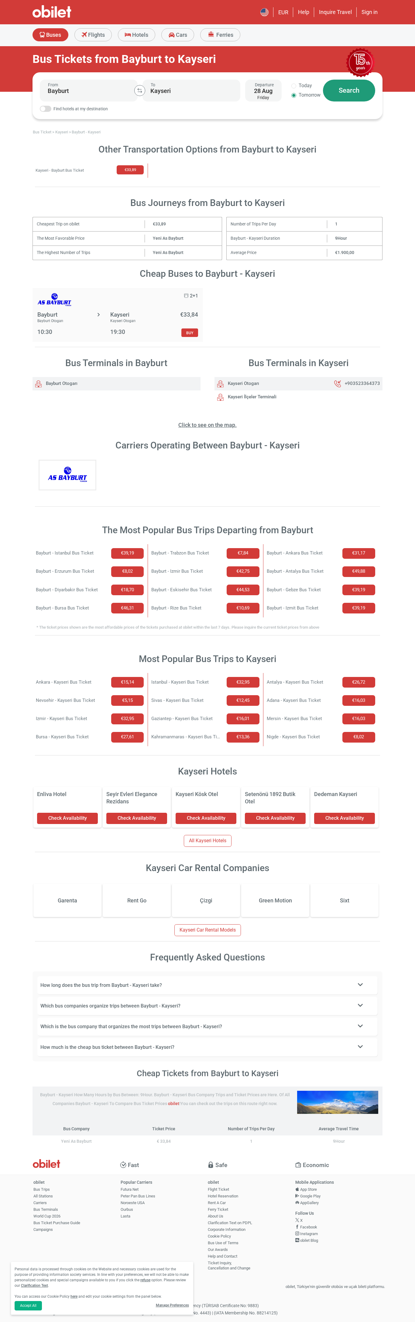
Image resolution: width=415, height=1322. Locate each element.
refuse (145, 1280)
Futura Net (130, 1189)
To (153, 84)
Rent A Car (217, 1202)
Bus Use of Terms (223, 1243)
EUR (283, 12)
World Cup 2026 (46, 1216)
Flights (96, 35)
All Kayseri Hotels (207, 840)
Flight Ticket (218, 1189)
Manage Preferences (172, 1305)
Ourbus (127, 1209)
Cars (181, 35)
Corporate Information (226, 1229)
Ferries (224, 35)
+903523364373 (362, 383)
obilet (173, 1103)
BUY (189, 333)
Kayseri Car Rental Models (208, 930)
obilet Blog (308, 1240)
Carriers (40, 1202)
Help (303, 12)
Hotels (139, 35)
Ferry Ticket (218, 1209)
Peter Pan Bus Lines (138, 1196)
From (53, 84)
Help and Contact (222, 1256)
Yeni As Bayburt (168, 238)
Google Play (310, 1196)
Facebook (308, 1227)
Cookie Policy (219, 1236)
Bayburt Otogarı (61, 383)
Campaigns (43, 1229)
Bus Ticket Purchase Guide (56, 1223)
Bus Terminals (45, 1209)
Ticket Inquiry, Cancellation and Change (229, 1265)
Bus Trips (41, 1189)
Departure (264, 84)
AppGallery (309, 1202)
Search (349, 90)
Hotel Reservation (223, 1196)
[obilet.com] (67, 17)
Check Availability (67, 818)
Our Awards (218, 1249)
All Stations (43, 1196)
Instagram (308, 1233)
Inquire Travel (335, 12)
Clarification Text (34, 1285)
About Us (215, 1216)
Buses (53, 35)
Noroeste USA (133, 1202)
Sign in (370, 12)
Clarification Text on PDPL (230, 1223)
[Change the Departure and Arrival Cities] (139, 90)
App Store (308, 1189)
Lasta (125, 1216)
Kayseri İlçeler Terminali (251, 397)
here (73, 1296)
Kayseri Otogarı (243, 383)
